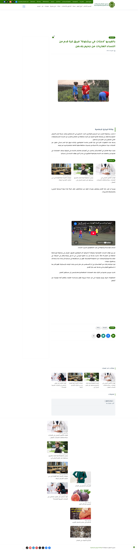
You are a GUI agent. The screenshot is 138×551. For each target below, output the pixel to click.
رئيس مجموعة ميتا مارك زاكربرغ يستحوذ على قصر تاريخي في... (83, 179)
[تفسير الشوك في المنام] (80, 532)
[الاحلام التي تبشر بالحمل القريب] (80, 513)
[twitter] (13, 2)
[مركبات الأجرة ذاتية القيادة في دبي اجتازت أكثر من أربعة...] (61, 169)
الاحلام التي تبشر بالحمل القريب (81, 522)
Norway (39, 1)
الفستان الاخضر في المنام (83, 486)
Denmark (33, 1)
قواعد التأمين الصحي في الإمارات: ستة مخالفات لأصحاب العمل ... (106, 180)
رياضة (98, 327)
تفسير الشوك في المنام (84, 540)
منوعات (46, 6)
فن (42, 6)
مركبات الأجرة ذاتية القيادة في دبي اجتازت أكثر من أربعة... (61, 179)
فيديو (38, 6)
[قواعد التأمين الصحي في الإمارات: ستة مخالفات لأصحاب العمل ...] (105, 169)
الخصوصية (75, 1)
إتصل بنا (82, 1)
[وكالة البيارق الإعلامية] (104, 5)
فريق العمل (88, 1)
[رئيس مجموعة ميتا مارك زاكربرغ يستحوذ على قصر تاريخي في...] (83, 169)
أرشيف (52, 1)
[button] (108, 336)
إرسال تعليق (109, 401)
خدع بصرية (53, 6)
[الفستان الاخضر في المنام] (80, 477)
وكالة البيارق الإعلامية (96, 547)
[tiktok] (7, 2)
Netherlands (46, 1)
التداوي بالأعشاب (66, 6)
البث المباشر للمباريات (23, 1)
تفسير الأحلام (87, 6)
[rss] (24, 548)
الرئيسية (112, 37)
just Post (58, 1)
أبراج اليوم (79, 6)
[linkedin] (33, 548)
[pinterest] (36, 548)
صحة (74, 6)
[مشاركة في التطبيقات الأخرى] (94, 336)
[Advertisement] (69, 24)
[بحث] (24, 6)
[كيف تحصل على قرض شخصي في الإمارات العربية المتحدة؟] (58, 377)
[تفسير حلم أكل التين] (80, 495)
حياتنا (58, 6)
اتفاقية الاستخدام (66, 1)
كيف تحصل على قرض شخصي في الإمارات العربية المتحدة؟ (59, 385)
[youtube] (10, 2)
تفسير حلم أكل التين (85, 504)
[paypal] (4, 2)
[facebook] (16, 2)
